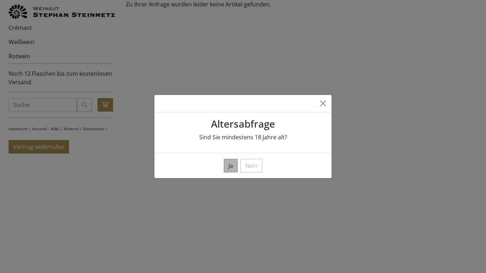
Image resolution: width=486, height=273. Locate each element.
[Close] (323, 103)
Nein (251, 166)
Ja (230, 166)
